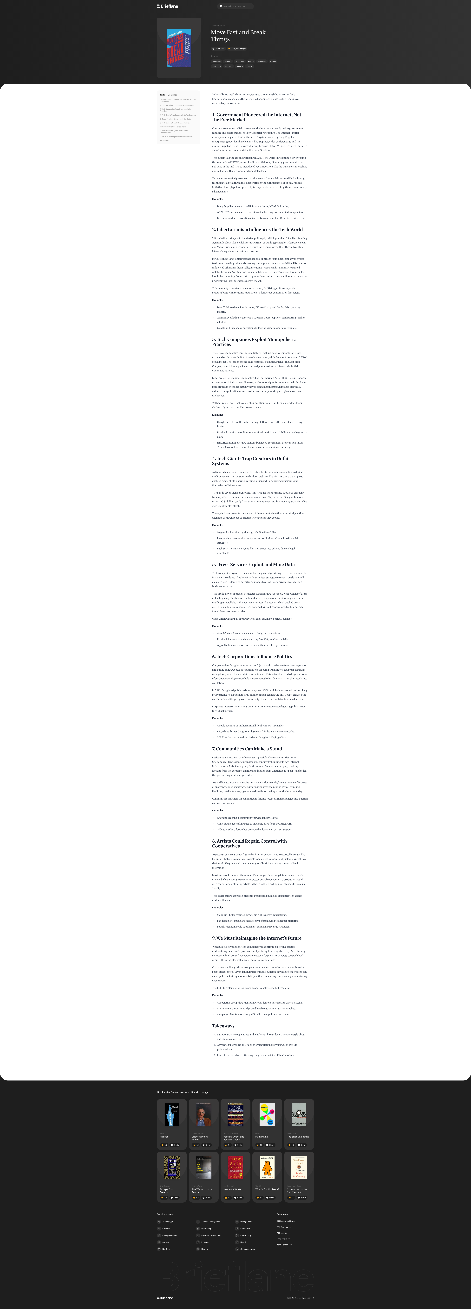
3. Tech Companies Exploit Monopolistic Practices (175, 110)
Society (165, 1242)
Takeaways (164, 140)
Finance (205, 1242)
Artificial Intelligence (210, 1221)
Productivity (245, 1235)
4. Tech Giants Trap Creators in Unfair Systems (178, 115)
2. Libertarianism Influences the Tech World (177, 105)
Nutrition (166, 1249)
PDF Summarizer (284, 1227)
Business (166, 1228)
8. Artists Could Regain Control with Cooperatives (174, 132)
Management (246, 1221)
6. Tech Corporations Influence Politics (175, 123)
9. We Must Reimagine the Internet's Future (176, 137)
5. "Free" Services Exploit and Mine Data (175, 119)
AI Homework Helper (286, 1221)
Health (243, 1242)
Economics (245, 1228)
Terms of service (284, 1244)
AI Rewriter (282, 1233)
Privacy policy (283, 1239)
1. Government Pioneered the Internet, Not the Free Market (177, 100)
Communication (247, 1249)
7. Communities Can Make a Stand (173, 127)
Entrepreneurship (170, 1235)
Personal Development (211, 1235)
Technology (167, 1221)
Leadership (206, 1228)
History (204, 1249)
